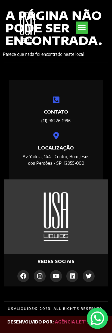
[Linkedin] (72, 276)
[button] (82, 28)
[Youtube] (56, 276)
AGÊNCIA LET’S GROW (80, 322)
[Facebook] (23, 276)
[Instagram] (40, 276)
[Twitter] (89, 276)
